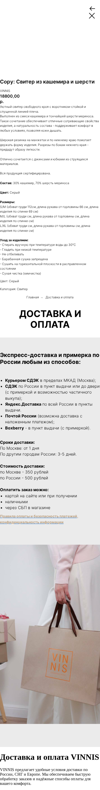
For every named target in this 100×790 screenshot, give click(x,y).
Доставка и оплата (60, 297)
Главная (32, 297)
